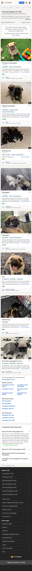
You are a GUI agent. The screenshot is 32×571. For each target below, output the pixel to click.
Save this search (26, 22)
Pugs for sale (5, 470)
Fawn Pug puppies (6, 403)
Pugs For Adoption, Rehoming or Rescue (12, 502)
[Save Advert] (29, 63)
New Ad (22, 2)
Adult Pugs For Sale (7, 477)
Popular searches (6, 509)
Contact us (5, 530)
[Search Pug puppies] (26, 3)
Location (11, 7)
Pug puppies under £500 (8, 415)
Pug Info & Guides (7, 524)
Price (24, 7)
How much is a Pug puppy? (9, 513)
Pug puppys (5, 235)
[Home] (2, 465)
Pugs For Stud (6, 499)
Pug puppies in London (7, 389)
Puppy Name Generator (8, 541)
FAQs (3, 551)
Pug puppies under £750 (8, 417)
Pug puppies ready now (8, 408)
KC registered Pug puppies (8, 406)
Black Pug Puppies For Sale (9, 480)
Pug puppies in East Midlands (22, 393)
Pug (3, 276)
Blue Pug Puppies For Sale (9, 484)
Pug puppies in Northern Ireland (8, 385)
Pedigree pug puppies (8, 106)
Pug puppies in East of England (7, 393)
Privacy (4, 544)
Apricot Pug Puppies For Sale (9, 494)
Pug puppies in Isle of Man (22, 389)
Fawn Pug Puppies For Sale (9, 487)
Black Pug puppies (6, 401)
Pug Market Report (7, 537)
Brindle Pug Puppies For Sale (9, 491)
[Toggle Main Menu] (2, 3)
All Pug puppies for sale (8, 379)
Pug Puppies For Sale (9, 465)
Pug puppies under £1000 (8, 420)
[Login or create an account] (29, 3)
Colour (17, 7)
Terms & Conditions (7, 548)
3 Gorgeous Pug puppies (9, 63)
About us (4, 527)
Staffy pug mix (6, 151)
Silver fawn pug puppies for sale (12, 361)
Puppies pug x (6, 319)
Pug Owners (9, 2)
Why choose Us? (6, 516)
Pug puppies (5, 192)
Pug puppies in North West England (22, 385)
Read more (27, 19)
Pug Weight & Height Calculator (10, 534)
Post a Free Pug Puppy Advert (10, 506)
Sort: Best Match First (8, 22)
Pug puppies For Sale (7, 473)
